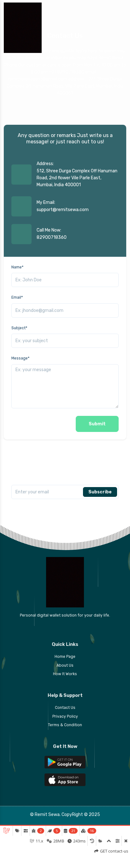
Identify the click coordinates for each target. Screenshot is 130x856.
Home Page (65, 656)
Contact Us (65, 707)
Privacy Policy (65, 716)
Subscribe (100, 492)
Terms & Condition (65, 725)
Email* (17, 297)
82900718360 (52, 237)
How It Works (65, 674)
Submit (97, 424)
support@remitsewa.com (63, 209)
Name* (17, 267)
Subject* (19, 328)
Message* (20, 358)
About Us (65, 665)
